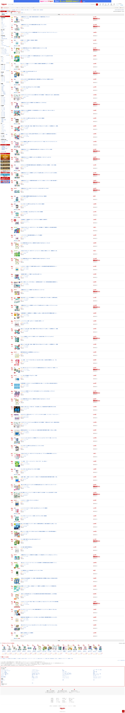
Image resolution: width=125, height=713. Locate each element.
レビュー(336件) (26, 189)
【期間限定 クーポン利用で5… (65, 651)
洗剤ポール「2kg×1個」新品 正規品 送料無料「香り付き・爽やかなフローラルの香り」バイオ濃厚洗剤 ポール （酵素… (39, 344)
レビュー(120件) (26, 111)
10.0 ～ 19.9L (3, 68)
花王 (2, 41)
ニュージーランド (4, 26)
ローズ (2, 128)
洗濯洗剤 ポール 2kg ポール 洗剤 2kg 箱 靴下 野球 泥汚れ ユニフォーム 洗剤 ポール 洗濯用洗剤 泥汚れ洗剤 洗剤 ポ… (39, 133)
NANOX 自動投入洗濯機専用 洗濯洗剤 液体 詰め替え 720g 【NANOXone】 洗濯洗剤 (33, 196)
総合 (2, 12)
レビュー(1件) (26, 205)
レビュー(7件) (26, 119)
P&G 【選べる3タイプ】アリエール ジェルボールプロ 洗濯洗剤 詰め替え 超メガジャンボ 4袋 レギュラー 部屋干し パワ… (39, 367)
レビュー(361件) (26, 314)
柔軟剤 (2, 120)
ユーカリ (2, 127)
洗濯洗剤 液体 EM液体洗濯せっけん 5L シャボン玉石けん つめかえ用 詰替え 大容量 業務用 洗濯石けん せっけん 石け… (39, 617)
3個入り (2, 87)
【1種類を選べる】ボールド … (85, 651)
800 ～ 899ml (3, 69)
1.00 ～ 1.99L (3, 65)
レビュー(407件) (26, 49)
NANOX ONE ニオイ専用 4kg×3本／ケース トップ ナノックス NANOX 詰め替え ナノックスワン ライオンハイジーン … (40, 414)
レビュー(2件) (26, 470)
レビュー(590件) (26, 150)
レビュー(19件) (26, 135)
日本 (2, 18)
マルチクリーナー (64, 658)
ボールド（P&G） (4, 52)
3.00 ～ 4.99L (3, 67)
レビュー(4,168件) (26, 18)
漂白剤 (2, 118)
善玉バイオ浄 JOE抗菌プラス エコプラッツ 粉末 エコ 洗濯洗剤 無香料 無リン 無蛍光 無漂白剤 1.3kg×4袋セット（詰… (39, 523)
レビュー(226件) (26, 96)
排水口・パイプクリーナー (29, 658)
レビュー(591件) (26, 158)
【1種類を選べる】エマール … (80, 651)
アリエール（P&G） (4, 50)
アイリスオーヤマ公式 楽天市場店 (25, 604)
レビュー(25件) (26, 439)
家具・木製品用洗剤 (51, 658)
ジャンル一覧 (116, 7)
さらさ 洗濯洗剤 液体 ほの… (39, 651)
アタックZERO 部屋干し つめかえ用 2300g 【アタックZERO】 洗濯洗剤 (32, 211)
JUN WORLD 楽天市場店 (24, 526)
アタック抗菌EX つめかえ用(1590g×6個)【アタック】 (29, 71)
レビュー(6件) (26, 72)
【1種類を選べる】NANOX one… (34, 652)
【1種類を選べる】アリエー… (24, 651)
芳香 (2, 73)
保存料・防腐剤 (3, 119)
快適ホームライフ (24, 565)
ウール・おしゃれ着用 (4, 140)
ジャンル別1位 (32, 7)
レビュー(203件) (26, 532)
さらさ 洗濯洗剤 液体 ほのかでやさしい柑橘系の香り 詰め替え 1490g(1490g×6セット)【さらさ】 (35, 258)
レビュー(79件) (26, 361)
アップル (2, 131)
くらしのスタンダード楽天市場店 (25, 136)
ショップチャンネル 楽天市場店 (25, 284)
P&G (2, 43)
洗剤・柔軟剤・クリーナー (5, 147)
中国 (2, 19)
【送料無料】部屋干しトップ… (90, 651)
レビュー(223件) (26, 127)
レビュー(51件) (26, 41)
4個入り (2, 88)
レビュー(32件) (26, 283)
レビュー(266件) (26, 595)
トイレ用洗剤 (18, 658)
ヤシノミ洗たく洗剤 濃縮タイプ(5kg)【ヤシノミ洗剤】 (29, 375)
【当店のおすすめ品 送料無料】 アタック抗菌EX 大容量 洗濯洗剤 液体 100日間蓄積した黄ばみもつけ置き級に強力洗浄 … (39, 578)
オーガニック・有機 (4, 134)
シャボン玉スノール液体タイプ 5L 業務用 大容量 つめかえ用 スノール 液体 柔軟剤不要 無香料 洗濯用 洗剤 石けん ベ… (39, 266)
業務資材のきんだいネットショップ (25, 222)
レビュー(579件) (26, 174)
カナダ (2, 27)
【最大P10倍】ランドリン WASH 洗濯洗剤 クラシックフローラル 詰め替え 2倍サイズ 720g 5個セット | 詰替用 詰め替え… (39, 297)
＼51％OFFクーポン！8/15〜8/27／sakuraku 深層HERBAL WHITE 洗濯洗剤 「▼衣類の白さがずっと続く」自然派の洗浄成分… (40, 422)
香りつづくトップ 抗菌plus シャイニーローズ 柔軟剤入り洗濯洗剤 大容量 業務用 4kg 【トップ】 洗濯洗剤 (37, 63)
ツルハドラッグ (23, 362)
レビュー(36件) (26, 252)
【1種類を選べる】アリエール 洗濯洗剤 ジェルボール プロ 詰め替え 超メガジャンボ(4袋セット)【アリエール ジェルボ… (39, 305)
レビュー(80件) (26, 244)
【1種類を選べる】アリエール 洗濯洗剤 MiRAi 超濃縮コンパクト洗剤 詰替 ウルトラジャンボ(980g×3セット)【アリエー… (39, 554)
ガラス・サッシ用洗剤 (36, 658)
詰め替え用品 (3, 36)
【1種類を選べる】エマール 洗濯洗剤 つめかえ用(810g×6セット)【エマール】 (32, 289)
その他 (72, 658)
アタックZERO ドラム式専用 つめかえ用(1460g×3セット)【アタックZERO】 (32, 445)
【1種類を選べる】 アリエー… (19, 651)
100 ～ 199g (3, 116)
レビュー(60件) (26, 322)
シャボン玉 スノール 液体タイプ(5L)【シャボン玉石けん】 (30, 500)
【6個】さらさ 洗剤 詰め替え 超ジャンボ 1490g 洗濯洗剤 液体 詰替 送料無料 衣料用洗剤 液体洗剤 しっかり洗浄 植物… (39, 593)
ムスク (2, 125)
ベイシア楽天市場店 (24, 627)
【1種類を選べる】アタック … (4, 651)
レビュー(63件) (26, 618)
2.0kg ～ (2, 106)
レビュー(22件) (26, 509)
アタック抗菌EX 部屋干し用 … (44, 651)
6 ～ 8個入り (3, 85)
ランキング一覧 (3, 151)
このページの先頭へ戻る (121, 660)
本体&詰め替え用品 (4, 38)
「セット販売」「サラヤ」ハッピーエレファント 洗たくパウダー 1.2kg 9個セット (34, 461)
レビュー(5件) (26, 213)
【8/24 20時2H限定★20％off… (14, 651)
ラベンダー (3, 124)
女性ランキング (23, 7)
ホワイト (2, 57)
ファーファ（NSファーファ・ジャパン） (5, 53)
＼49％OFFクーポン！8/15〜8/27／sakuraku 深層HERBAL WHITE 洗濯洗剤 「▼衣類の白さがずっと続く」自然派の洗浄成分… (40, 94)
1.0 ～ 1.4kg (3, 107)
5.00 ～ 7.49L (3, 66)
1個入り (2, 84)
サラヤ (2, 44)
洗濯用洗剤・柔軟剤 (4, 13)
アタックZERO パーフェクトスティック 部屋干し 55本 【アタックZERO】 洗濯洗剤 (34, 515)
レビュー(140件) (26, 400)
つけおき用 (3, 142)
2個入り (2, 86)
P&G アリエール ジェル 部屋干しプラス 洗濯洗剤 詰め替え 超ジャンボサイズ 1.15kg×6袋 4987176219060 (37, 55)
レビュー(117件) (26, 275)
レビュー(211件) (26, 306)
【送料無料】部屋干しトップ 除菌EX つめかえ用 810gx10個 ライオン (31, 274)
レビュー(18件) (26, 517)
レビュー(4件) (26, 540)
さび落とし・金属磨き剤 (58, 658)
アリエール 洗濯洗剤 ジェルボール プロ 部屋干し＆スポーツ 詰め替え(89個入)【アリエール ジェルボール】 (37, 336)
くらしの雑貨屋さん (24, 97)
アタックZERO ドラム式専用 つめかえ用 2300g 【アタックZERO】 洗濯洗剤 (32, 118)
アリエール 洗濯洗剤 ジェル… (60, 651)
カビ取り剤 (22, 658)
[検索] (97, 4)
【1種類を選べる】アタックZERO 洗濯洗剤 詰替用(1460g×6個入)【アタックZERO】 (34, 24)
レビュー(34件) (26, 548)
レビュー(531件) (26, 587)
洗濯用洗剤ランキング (15, 11)
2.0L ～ (2, 96)
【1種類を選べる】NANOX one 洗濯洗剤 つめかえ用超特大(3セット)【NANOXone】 (34, 102)
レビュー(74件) (26, 166)
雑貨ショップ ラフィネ (24, 409)
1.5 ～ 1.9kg (3, 108)
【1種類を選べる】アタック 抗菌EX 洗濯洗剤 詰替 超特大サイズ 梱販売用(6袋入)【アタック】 (35, 16)
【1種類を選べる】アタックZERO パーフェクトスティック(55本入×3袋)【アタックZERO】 (35, 188)
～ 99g (2, 110)
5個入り (2, 89)
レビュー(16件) (26, 88)
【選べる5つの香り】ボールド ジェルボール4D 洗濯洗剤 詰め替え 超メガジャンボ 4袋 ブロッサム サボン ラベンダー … (39, 484)
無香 (2, 74)
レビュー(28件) (26, 353)
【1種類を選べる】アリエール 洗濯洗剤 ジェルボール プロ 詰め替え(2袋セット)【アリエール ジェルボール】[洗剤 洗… (39, 172)
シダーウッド (3, 129)
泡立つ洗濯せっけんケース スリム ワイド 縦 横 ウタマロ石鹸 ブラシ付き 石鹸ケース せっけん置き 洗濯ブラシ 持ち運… (39, 492)
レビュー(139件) (26, 392)
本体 (2, 37)
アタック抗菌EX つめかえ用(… (49, 651)
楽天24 (22, 19)
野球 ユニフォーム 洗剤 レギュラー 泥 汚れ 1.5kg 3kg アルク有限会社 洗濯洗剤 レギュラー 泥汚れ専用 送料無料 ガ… (39, 531)
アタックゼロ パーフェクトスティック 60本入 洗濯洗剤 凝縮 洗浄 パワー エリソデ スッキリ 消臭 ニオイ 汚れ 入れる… (39, 609)
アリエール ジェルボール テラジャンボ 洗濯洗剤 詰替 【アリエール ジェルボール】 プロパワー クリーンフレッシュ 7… (39, 32)
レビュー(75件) (26, 579)
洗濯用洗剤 (3, 149)
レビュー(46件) (26, 556)
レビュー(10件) (26, 626)
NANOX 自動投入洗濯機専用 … (100, 651)
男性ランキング (18, 7)
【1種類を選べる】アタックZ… (9, 651)
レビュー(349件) (26, 345)
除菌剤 (69, 658)
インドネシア (3, 28)
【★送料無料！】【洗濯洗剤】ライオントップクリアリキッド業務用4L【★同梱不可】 (34, 219)
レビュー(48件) (26, 80)
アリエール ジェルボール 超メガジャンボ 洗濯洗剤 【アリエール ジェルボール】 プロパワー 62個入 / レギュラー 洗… (39, 437)
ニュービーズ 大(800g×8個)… (95, 651)
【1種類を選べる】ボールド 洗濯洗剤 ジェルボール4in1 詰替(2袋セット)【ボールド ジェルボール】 (36, 157)
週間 (22, 12)
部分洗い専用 (3, 141)
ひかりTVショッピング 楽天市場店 (26, 50)
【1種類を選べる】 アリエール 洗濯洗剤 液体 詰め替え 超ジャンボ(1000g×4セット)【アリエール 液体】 (36, 149)
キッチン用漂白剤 (8, 658)
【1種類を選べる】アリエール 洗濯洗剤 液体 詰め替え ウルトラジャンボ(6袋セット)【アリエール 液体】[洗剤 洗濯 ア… (39, 180)
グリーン (2, 59)
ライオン (2, 42)
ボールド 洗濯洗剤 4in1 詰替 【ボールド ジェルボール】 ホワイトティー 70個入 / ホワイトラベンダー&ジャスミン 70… (39, 141)
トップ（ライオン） (4, 51)
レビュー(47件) (26, 634)
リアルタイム (28, 7)
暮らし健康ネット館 (24, 479)
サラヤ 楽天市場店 (24, 253)
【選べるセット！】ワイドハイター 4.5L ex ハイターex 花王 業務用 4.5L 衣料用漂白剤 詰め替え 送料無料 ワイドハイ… (39, 562)
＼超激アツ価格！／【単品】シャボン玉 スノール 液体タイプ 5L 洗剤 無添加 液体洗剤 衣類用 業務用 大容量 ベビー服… (39, 476)
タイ (2, 20)
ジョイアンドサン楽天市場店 (25, 128)
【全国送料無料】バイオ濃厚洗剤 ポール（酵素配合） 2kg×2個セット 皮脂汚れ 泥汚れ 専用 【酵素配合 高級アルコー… (39, 313)
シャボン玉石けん (4, 45)
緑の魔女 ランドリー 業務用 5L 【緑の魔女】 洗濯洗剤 (29, 40)
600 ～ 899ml (3, 97)
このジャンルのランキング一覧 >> (119, 9)
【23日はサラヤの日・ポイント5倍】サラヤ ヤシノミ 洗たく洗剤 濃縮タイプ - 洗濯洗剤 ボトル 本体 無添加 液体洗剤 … (39, 227)
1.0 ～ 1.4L (2, 98)
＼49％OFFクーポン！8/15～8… (55, 651)
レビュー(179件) (26, 493)
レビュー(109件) (26, 33)
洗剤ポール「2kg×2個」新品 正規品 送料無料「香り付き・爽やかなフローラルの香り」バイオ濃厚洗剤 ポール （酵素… (39, 328)
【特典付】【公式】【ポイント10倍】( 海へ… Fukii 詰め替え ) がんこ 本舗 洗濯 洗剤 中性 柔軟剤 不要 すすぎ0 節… (38, 406)
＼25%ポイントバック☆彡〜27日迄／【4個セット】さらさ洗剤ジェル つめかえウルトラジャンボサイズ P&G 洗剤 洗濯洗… (40, 601)
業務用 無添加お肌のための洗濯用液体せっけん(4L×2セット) (30, 352)
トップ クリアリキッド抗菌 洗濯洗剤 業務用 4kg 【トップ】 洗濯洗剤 (31, 235)
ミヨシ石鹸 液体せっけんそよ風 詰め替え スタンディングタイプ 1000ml (32, 570)
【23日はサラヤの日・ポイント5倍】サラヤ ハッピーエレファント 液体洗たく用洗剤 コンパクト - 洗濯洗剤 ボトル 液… (39, 250)
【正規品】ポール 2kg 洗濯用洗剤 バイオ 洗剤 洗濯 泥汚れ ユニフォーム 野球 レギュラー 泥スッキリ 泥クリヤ (38, 110)
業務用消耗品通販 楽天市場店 (25, 323)
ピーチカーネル (3, 130)
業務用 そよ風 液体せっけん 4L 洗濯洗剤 (27, 632)
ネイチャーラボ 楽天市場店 (25, 300)
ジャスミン (3, 126)
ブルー (2, 58)
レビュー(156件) (26, 267)
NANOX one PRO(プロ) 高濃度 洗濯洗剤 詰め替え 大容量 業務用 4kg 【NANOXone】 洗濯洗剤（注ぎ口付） (37, 79)
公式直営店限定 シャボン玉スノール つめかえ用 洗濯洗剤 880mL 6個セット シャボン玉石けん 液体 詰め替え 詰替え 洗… (39, 383)
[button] (103, 5)
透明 (2, 60)
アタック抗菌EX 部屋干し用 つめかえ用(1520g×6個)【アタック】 (31, 539)
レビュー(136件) (26, 228)
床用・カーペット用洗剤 (43, 658)
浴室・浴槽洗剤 (13, 658)
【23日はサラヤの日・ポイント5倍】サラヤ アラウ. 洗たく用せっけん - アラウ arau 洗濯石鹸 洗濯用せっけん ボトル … (39, 453)
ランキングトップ (13, 7)
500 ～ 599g (3, 109)
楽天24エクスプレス (24, 66)
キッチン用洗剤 (2, 658)
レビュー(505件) (26, 501)
